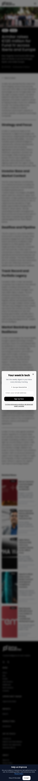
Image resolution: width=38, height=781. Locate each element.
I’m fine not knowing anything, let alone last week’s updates (19, 405)
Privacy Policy (19, 774)
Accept (26, 778)
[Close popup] (33, 374)
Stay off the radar (14, 778)
